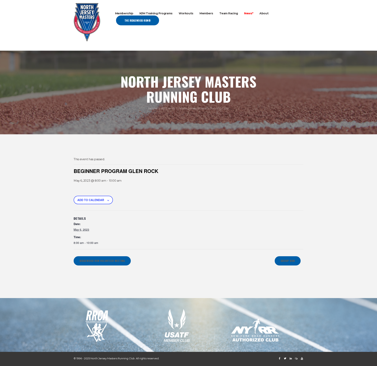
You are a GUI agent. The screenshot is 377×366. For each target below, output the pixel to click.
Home (152, 108)
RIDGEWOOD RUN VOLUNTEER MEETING (102, 261)
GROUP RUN (288, 261)
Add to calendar (90, 200)
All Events (168, 108)
